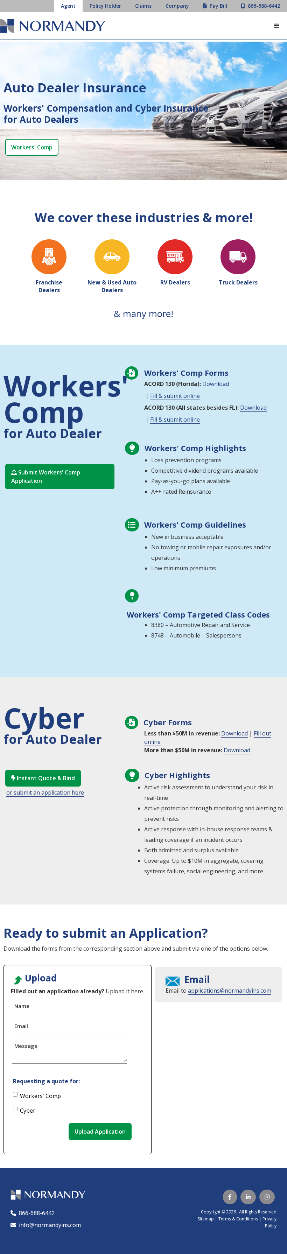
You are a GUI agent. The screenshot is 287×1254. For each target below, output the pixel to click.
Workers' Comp (31, 147)
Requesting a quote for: (46, 1081)
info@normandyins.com (45, 1225)
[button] (276, 26)
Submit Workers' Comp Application (45, 477)
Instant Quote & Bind (43, 778)
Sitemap (206, 1219)
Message (25, 1046)
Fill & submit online (175, 396)
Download (215, 384)
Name (21, 1006)
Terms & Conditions (238, 1219)
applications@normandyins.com (229, 990)
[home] (52, 27)
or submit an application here (45, 792)
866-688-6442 (35, 1213)
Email (21, 1026)
